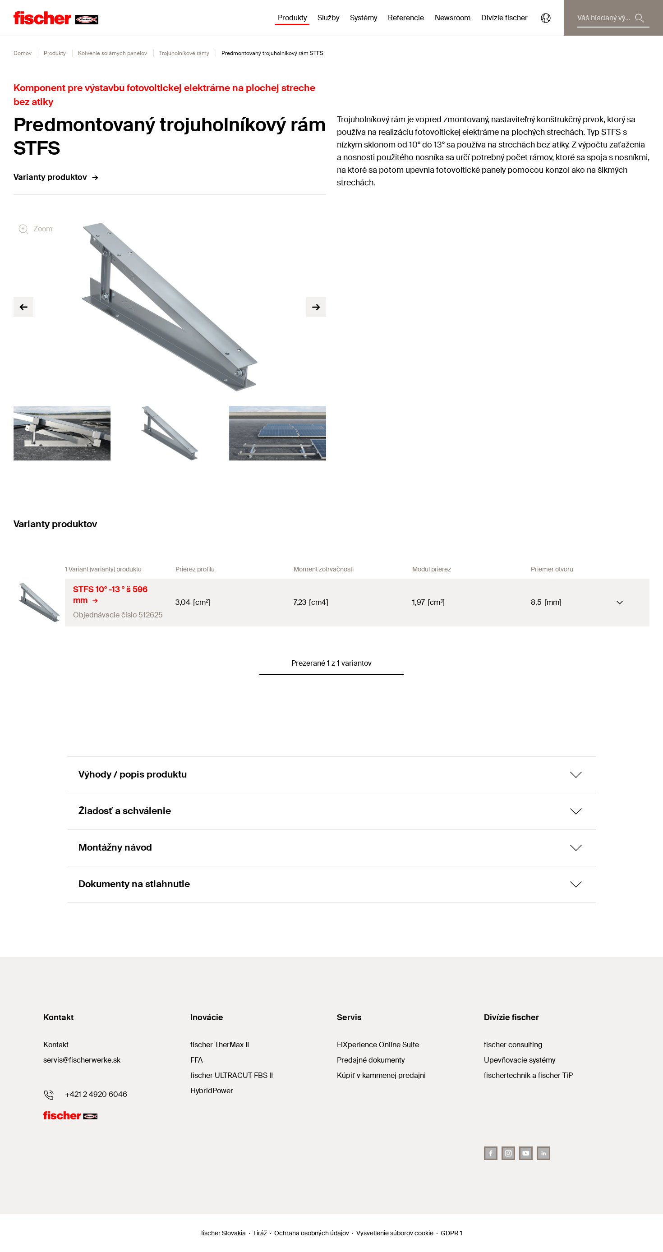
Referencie (406, 18)
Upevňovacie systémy (519, 1060)
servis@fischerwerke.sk (81, 1060)
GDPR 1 (451, 1233)
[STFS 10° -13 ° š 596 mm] (39, 602)
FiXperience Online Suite (378, 1044)
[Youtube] (526, 1153)
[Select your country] (546, 18)
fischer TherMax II (219, 1044)
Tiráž (260, 1233)
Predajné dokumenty (371, 1060)
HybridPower (211, 1091)
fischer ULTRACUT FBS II (231, 1075)
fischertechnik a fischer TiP (528, 1075)
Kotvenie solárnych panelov (112, 53)
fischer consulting (513, 1044)
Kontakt (56, 1044)
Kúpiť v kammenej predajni (381, 1075)
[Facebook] (490, 1153)
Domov (23, 53)
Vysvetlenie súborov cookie (394, 1233)
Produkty (55, 53)
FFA (196, 1060)
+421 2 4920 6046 (96, 1094)
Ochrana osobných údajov (311, 1233)
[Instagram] (508, 1153)
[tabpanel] (62, 433)
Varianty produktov (50, 177)
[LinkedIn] (543, 1153)
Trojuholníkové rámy (184, 53)
